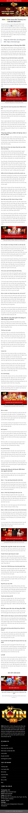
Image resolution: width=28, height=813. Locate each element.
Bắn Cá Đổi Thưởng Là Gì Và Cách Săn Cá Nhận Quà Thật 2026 (14, 693)
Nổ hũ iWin (3, 772)
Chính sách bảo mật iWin (7, 748)
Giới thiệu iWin (4, 745)
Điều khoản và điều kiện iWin (8, 750)
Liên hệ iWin (4, 753)
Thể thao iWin (4, 766)
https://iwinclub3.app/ (13, 42)
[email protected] (8, 793)
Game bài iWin (4, 774)
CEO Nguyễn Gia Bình (6, 758)
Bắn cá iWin (4, 780)
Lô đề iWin (3, 777)
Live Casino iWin (5, 769)
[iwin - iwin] (14, 4)
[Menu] (2, 4)
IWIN (2, 726)
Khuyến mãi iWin (5, 756)
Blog (2, 782)
